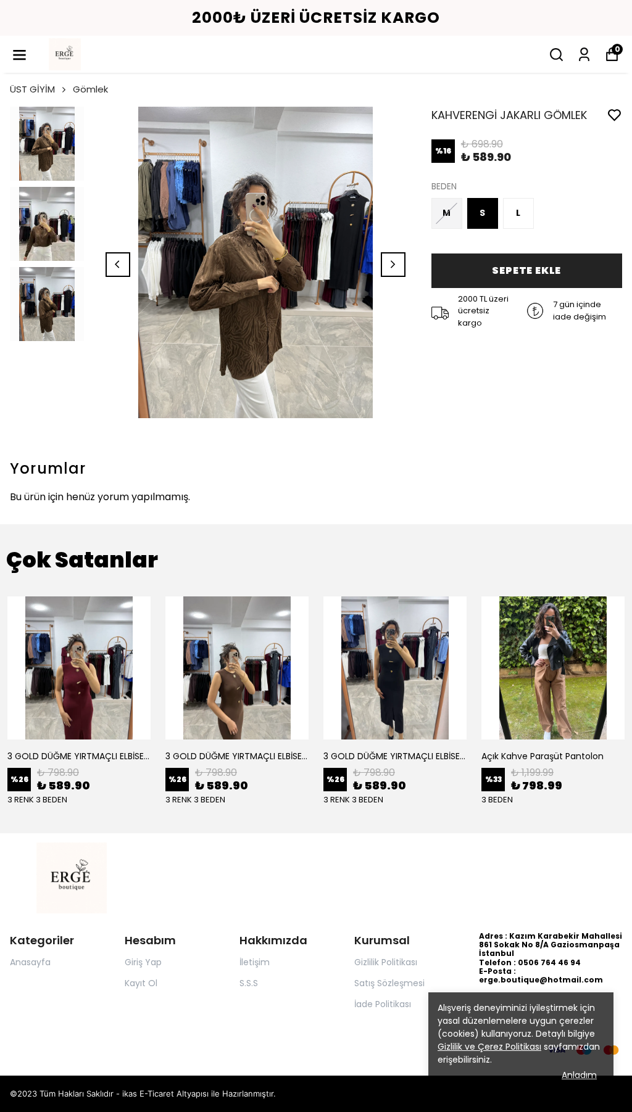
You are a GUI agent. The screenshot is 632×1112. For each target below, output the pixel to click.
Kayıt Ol (141, 983)
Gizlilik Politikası (385, 962)
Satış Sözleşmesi (389, 983)
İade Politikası (382, 1004)
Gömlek (90, 89)
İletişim (254, 962)
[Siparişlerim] (584, 54)
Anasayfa (30, 962)
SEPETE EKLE (526, 270)
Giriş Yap (143, 962)
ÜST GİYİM (32, 89)
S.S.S (248, 983)
